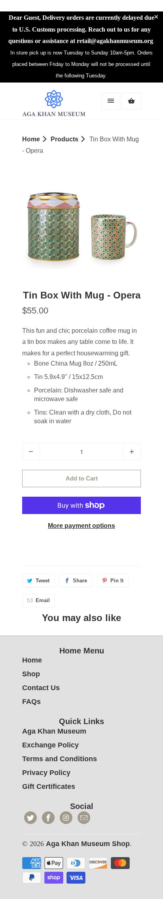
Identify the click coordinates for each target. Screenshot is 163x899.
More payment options (81, 525)
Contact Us (41, 688)
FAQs (31, 702)
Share (80, 581)
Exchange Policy (50, 745)
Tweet (42, 581)
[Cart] (131, 101)
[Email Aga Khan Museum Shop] (84, 817)
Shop (31, 674)
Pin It (116, 581)
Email (43, 600)
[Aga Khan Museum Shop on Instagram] (66, 817)
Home (32, 660)
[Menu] (110, 101)
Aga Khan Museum (54, 731)
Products (64, 139)
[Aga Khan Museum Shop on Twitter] (30, 817)
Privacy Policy (46, 773)
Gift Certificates (48, 786)
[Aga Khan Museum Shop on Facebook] (48, 817)
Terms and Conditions (59, 759)
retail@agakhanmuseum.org (115, 41)
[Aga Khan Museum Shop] (53, 104)
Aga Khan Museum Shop (88, 844)
